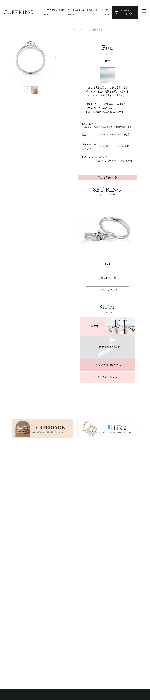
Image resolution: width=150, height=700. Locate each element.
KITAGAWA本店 (103, 108)
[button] (55, 56)
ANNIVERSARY (94, 112)
